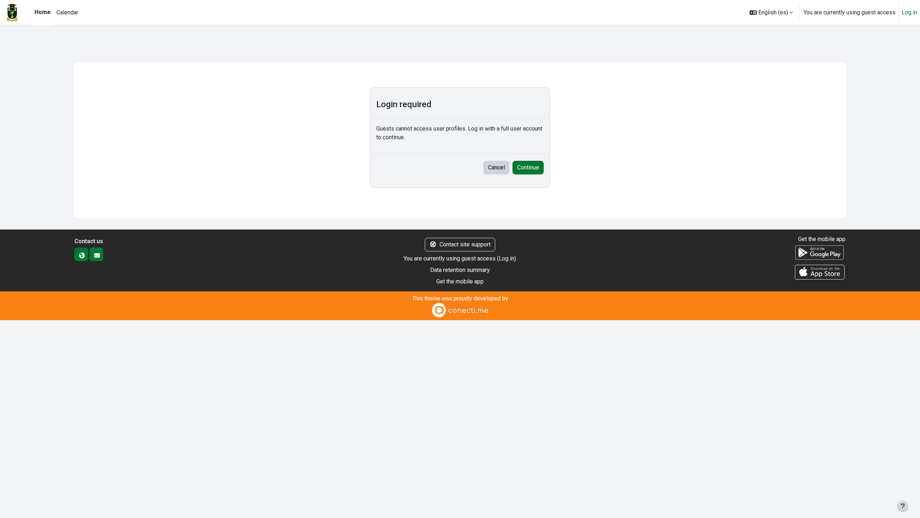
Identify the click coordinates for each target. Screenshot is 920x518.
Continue (528, 167)
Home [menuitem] (42, 12)
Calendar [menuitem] (67, 12)
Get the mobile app (460, 281)
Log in (909, 12)
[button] (771, 12)
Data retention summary (460, 270)
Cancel (496, 167)
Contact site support (465, 244)
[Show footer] (902, 506)
